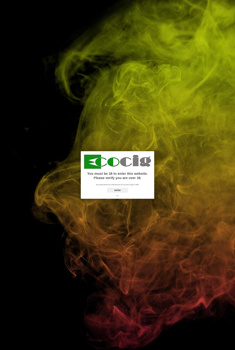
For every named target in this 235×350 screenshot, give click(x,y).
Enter (117, 190)
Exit (117, 196)
